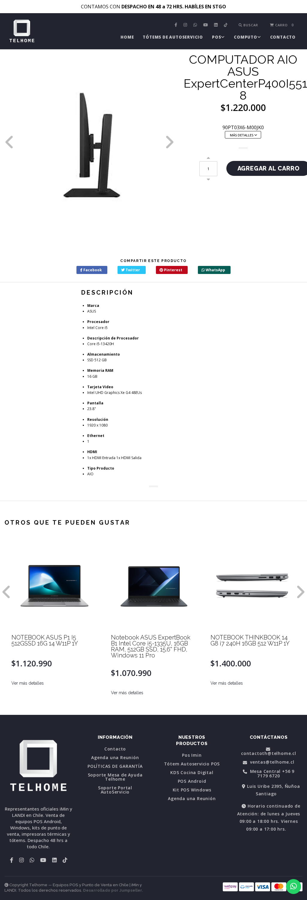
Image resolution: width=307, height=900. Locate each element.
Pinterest (172, 269)
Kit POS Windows (192, 790)
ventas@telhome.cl (271, 762)
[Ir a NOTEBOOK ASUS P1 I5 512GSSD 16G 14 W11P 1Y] (54, 584)
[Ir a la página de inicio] (22, 32)
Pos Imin (191, 755)
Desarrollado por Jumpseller (112, 890)
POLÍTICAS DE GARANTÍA (115, 766)
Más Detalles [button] (242, 135)
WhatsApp (215, 269)
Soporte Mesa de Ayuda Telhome (115, 777)
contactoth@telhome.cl (268, 753)
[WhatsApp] (196, 25)
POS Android (192, 781)
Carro (284, 25)
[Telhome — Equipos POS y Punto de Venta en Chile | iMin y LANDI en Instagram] (186, 25)
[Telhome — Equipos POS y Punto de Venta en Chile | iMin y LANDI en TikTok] (226, 25)
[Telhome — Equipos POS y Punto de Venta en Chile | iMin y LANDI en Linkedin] (217, 25)
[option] (89, 142)
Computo (245, 37)
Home (127, 37)
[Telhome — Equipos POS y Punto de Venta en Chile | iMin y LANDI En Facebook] (176, 25)
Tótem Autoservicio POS (192, 764)
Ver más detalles (27, 683)
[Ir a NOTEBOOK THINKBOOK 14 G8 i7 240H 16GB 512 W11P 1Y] (253, 584)
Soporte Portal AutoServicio (115, 790)
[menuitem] (176, 25)
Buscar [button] (250, 25)
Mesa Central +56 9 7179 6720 (271, 773)
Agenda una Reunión (115, 758)
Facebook (92, 269)
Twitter (132, 269)
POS (216, 37)
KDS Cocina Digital (191, 772)
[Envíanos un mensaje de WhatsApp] (293, 886)
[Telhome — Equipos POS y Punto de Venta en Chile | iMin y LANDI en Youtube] (206, 25)
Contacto (283, 37)
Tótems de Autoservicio (173, 37)
